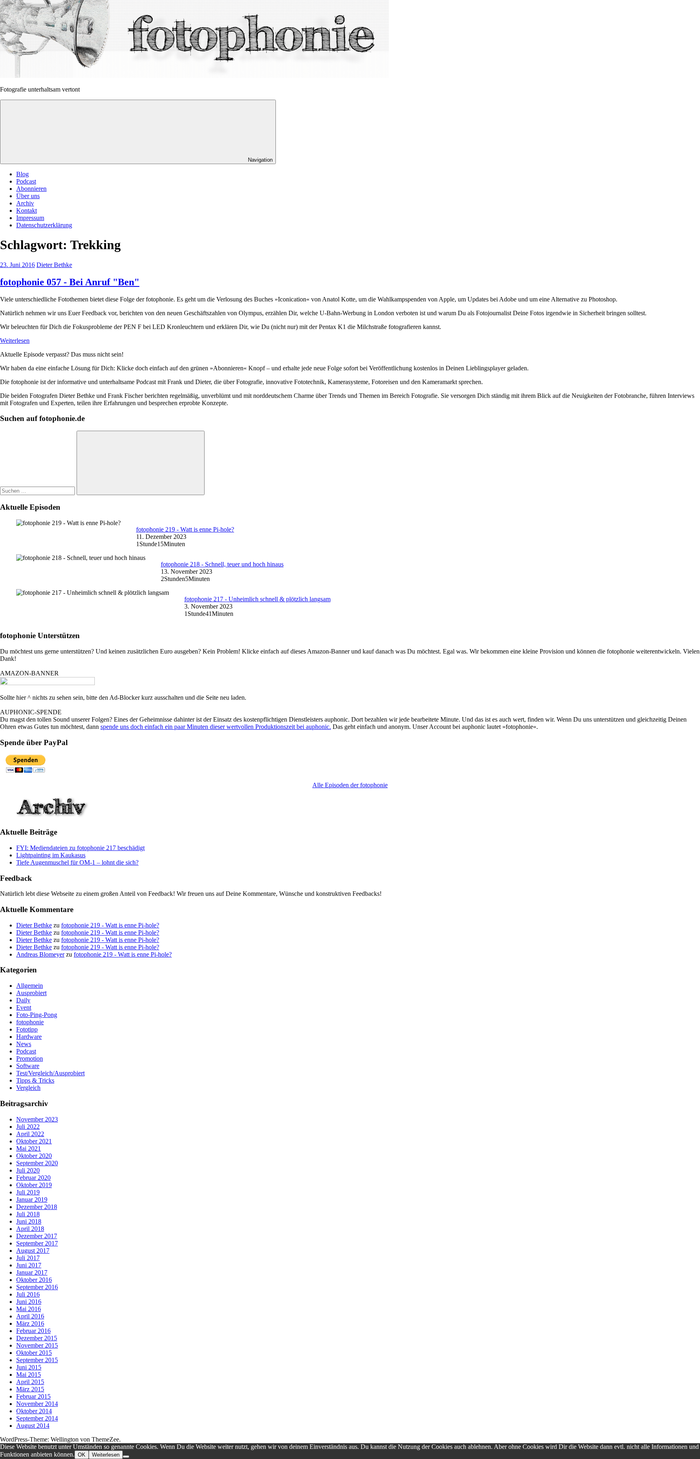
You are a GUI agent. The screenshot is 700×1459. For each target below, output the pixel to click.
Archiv (25, 203)
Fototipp (27, 1029)
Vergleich (28, 1087)
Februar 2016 (33, 1330)
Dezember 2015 (36, 1338)
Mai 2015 (28, 1374)
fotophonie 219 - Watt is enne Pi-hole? (185, 529)
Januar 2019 (31, 1199)
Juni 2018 (28, 1221)
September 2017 (37, 1243)
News (23, 1043)
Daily (23, 1000)
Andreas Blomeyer (40, 954)
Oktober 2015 (34, 1352)
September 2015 (37, 1359)
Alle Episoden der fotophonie (350, 785)
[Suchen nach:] (38, 490)
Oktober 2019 (34, 1184)
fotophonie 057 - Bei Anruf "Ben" (69, 282)
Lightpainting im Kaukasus (50, 855)
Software (27, 1065)
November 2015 (37, 1345)
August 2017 (32, 1250)
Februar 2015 (33, 1396)
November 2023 (37, 1119)
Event (23, 1007)
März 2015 (30, 1389)
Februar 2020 (33, 1177)
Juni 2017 (28, 1265)
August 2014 (32, 1425)
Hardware (29, 1036)
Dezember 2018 (36, 1206)
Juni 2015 (28, 1367)
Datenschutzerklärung (44, 225)
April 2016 (30, 1316)
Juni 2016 (28, 1301)
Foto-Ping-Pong (36, 1014)
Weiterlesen (15, 340)
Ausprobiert (31, 992)
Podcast (26, 181)
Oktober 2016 (34, 1279)
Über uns (28, 195)
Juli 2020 (28, 1170)
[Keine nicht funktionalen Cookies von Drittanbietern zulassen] (126, 1456)
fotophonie (30, 1022)
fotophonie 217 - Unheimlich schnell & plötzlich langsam (257, 599)
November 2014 (37, 1403)
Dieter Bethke (54, 264)
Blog (22, 174)
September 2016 (37, 1287)
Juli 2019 (28, 1192)
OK (81, 1455)
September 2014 (37, 1418)
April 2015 (30, 1381)
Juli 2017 (28, 1257)
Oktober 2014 (34, 1411)
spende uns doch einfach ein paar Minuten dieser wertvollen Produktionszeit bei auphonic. (215, 726)
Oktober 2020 (34, 1155)
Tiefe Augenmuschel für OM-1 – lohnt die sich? (77, 862)
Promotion (29, 1058)
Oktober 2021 (34, 1141)
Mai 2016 (28, 1308)
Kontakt (26, 210)
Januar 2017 (31, 1272)
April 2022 (30, 1133)
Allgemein (29, 985)
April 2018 (30, 1228)
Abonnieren (31, 188)
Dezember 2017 (36, 1236)
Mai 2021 (28, 1148)
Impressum (30, 217)
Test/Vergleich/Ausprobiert (50, 1073)
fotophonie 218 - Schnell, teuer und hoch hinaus (222, 564)
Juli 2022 (28, 1126)
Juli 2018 (28, 1214)
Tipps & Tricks (35, 1080)
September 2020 (37, 1163)
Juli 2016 (28, 1294)
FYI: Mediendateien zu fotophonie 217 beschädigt (80, 847)
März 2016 (30, 1323)
